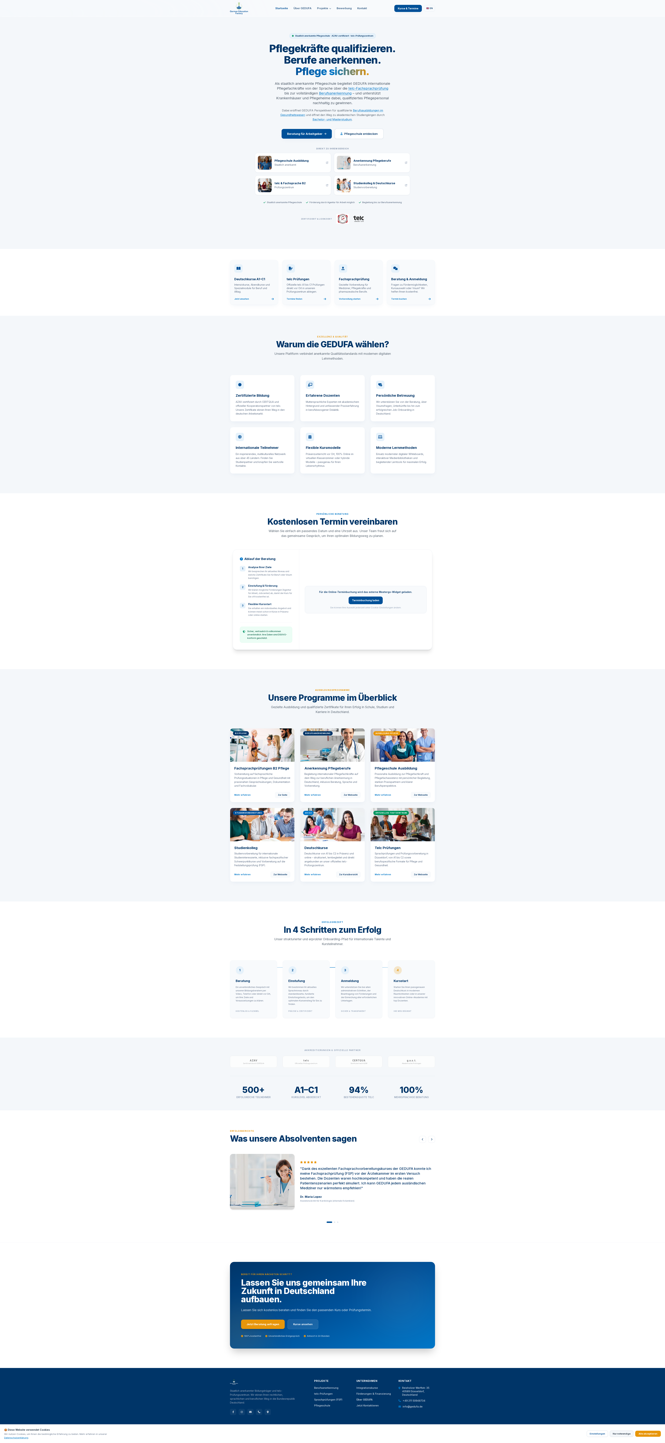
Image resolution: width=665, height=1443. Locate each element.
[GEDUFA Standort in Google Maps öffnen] (268, 1412)
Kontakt (362, 8)
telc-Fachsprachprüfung (368, 88)
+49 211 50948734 (414, 1400)
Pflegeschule (322, 1405)
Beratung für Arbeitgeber (304, 134)
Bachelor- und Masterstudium (332, 119)
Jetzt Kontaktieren (367, 1405)
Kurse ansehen (303, 1324)
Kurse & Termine (408, 8)
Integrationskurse (367, 1387)
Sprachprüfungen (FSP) (328, 1399)
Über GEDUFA (303, 8)
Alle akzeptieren (648, 1433)
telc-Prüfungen (323, 1393)
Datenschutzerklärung (16, 1437)
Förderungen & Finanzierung (373, 1393)
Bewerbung (344, 8)
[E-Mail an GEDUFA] (250, 1412)
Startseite (281, 8)
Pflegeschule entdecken (361, 134)
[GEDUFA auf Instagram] (242, 1412)
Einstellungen (597, 1433)
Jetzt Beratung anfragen (263, 1324)
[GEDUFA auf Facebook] (233, 1412)
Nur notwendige (622, 1433)
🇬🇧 (429, 8)
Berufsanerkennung (335, 93)
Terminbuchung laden (365, 600)
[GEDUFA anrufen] (259, 1412)
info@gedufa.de (413, 1406)
